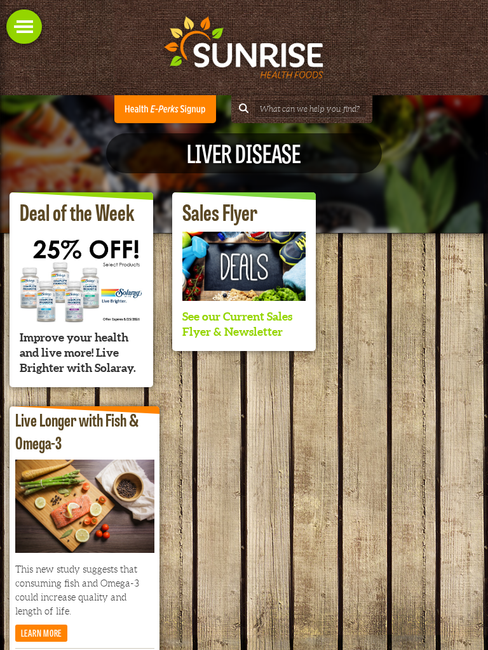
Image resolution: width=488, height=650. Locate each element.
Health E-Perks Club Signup (165, 109)
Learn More (41, 632)
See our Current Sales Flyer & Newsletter (237, 324)
